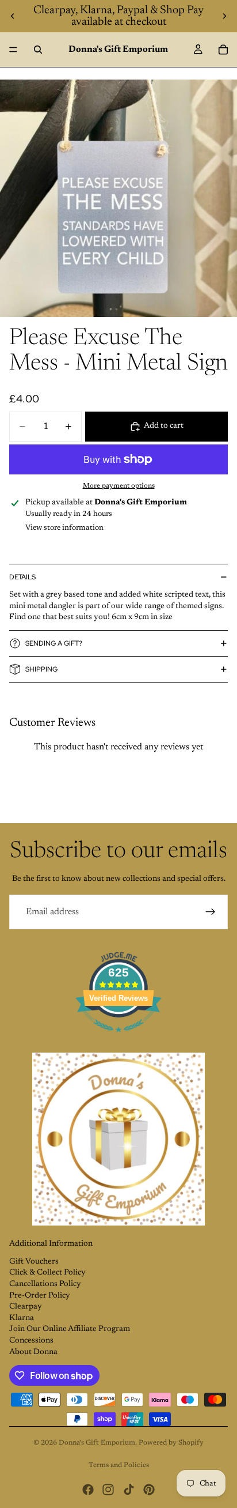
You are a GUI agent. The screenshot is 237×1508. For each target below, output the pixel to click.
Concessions (31, 1341)
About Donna (33, 1352)
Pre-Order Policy (39, 1296)
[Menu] (13, 49)
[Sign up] (210, 912)
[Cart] (223, 49)
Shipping (41, 669)
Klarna (21, 1318)
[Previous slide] (12, 16)
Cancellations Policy (45, 1284)
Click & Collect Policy (47, 1273)
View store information (64, 527)
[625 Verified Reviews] (118, 1039)
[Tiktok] (129, 1489)
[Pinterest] (149, 1489)
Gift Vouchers (34, 1262)
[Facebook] (88, 1489)
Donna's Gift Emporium (97, 1442)
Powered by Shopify (171, 1442)
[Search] (38, 49)
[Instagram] (108, 1489)
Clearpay (25, 1307)
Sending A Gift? (53, 643)
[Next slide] (224, 16)
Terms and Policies (119, 1465)
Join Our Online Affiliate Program (69, 1329)
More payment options (119, 485)
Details (22, 577)
